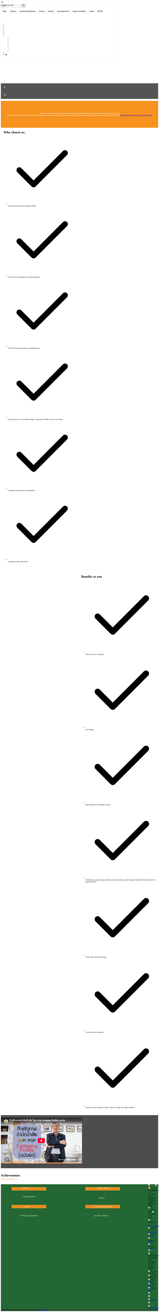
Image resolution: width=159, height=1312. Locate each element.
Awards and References (27, 11)
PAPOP (151, 1242)
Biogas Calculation (79, 11)
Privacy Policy (43, 1310)
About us (13, 11)
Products (51, 11)
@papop (151, 1236)
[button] (79, 87)
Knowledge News (63, 11)
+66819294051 (153, 1308)
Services (42, 11)
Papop (151, 1248)
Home (4, 11)
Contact (91, 11)
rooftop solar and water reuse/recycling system (136, 115)
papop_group (152, 1232)
